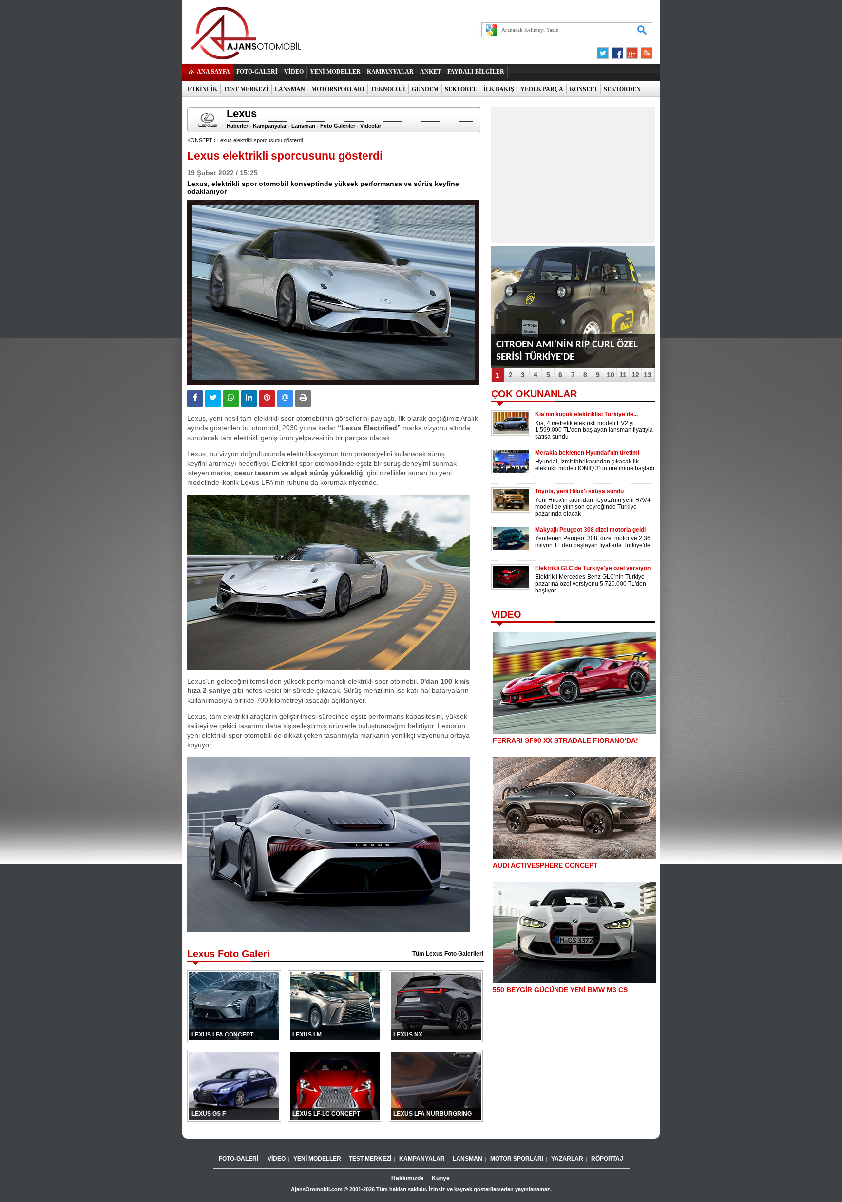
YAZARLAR (567, 1158)
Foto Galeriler (337, 126)
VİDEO (294, 71)
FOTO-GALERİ (257, 71)
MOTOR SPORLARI (516, 1158)
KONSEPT (583, 89)
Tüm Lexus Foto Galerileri (447, 953)
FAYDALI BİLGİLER (475, 71)
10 (610, 375)
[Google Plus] (630, 51)
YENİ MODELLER (335, 71)
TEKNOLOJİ (388, 89)
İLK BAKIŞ (498, 89)
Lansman (303, 126)
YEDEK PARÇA (541, 89)
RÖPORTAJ (607, 1158)
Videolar (370, 126)
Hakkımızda (407, 1178)
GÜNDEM (425, 89)
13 (647, 375)
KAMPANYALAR (390, 71)
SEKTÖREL (461, 89)
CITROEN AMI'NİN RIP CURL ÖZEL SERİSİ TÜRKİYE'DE (567, 350)
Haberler (237, 126)
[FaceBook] (617, 51)
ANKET (430, 71)
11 (623, 375)
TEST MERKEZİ (246, 89)
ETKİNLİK (202, 89)
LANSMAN (290, 89)
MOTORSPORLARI (337, 89)
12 (635, 375)
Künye (441, 1178)
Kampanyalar (270, 126)
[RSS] (643, 51)
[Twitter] (604, 51)
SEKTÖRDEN (622, 89)
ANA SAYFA (213, 71)
